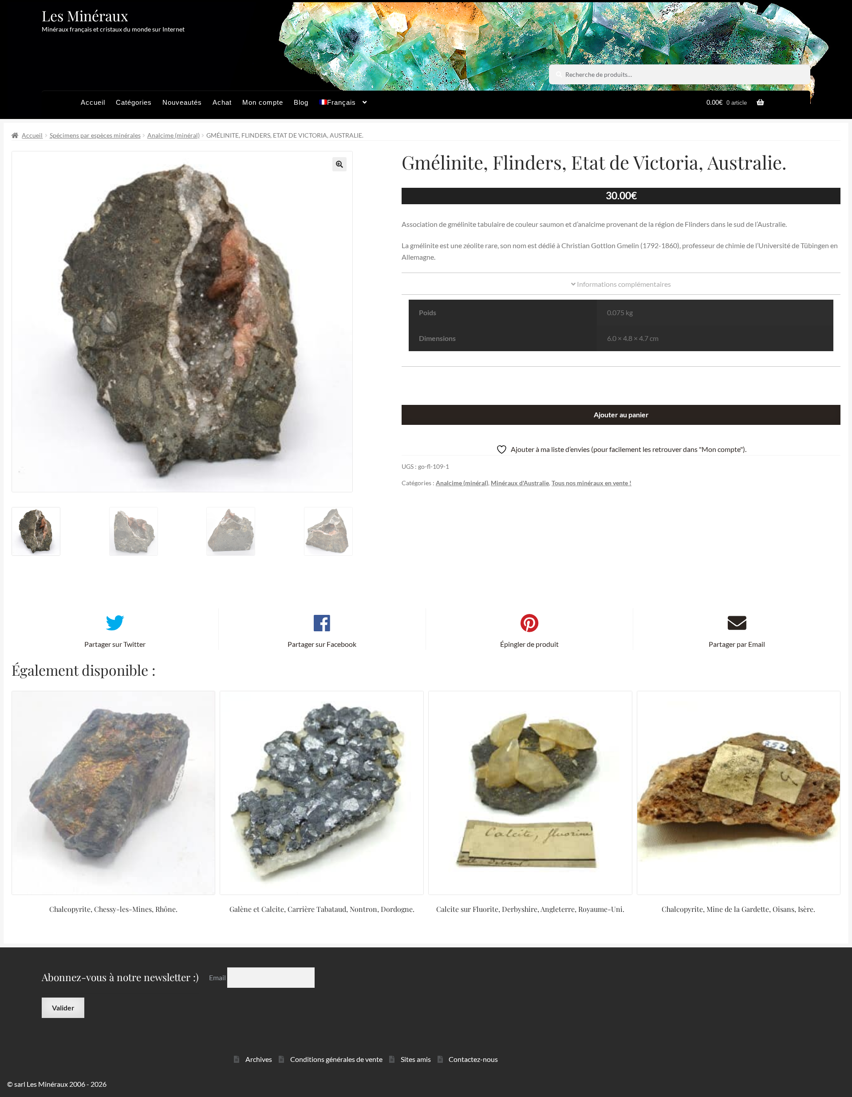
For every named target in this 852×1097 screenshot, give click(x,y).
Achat (222, 102)
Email (218, 977)
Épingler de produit (529, 644)
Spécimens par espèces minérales (95, 135)
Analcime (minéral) (173, 135)
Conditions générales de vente (336, 1059)
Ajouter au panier (621, 414)
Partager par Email (737, 644)
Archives (258, 1059)
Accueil (93, 102)
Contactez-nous (473, 1059)
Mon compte (262, 102)
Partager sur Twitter (115, 644)
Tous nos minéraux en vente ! (591, 483)
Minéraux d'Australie (520, 483)
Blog (301, 102)
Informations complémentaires (623, 284)
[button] (339, 164)
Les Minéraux (85, 15)
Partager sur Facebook (322, 644)
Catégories (134, 102)
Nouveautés (182, 102)
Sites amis (416, 1059)
